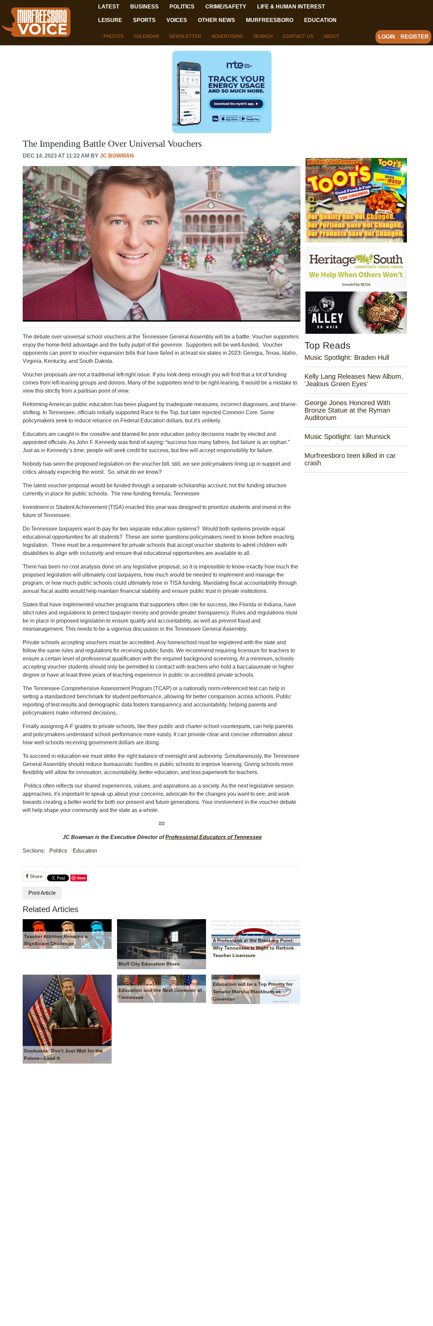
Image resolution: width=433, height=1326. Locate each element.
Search (263, 36)
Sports (144, 20)
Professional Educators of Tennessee (213, 837)
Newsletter (185, 36)
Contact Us (298, 36)
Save (81, 877)
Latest (108, 6)
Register (415, 37)
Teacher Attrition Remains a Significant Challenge (56, 940)
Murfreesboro (269, 20)
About (331, 36)
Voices (176, 20)
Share (35, 876)
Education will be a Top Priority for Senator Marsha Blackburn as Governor (253, 991)
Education (320, 20)
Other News (216, 20)
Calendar (146, 36)
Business (144, 6)
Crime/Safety (225, 6)
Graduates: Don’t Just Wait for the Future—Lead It (63, 1054)
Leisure (110, 20)
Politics (182, 6)
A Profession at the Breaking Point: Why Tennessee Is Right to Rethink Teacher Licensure (253, 948)
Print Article (42, 893)
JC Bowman (117, 156)
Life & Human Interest (291, 6)
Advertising (227, 36)
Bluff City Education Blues (149, 964)
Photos (113, 36)
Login (386, 37)
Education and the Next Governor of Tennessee (160, 993)
